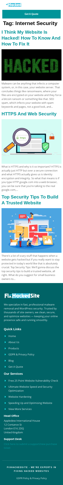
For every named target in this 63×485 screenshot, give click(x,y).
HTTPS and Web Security (29, 113)
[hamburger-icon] (56, 5)
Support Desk (13, 439)
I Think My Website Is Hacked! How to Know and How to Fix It (31, 38)
